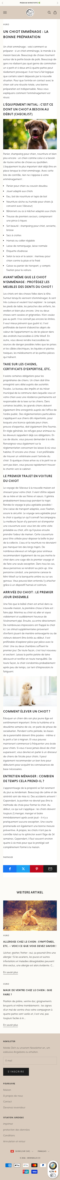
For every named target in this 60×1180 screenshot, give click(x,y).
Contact (7, 1101)
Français (42, 1151)
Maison (7, 1089)
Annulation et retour (14, 1141)
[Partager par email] (50, 868)
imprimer (8, 1123)
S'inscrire (16, 1071)
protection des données (16, 1129)
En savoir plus (10, 972)
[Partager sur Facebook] (9, 868)
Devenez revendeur (14, 1107)
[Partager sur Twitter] (23, 868)
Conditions (9, 1135)
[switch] (53, 1175)
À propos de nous (13, 1095)
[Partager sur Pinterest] (36, 868)
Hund (6, 24)
